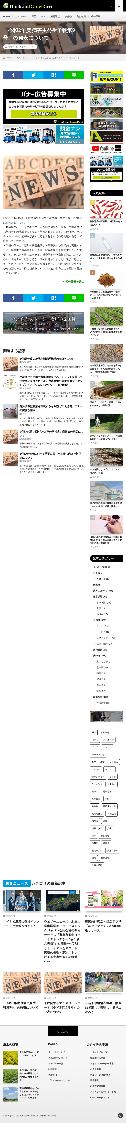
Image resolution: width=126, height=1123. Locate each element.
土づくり (97, 376)
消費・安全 (97, 828)
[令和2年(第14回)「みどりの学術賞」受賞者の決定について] (10, 437)
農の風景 (95, 16)
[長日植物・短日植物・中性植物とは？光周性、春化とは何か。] (10, 1076)
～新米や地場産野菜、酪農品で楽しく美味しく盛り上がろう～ (103, 1007)
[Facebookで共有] (13, 75)
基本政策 (96, 799)
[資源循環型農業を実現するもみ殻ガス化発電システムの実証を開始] (10, 411)
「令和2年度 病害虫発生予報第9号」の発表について (21, 1005)
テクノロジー (103, 637)
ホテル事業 (95, 1069)
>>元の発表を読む (73, 281)
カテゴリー (21, 16)
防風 (94, 858)
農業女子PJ (112, 850)
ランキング (97, 784)
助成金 (99, 614)
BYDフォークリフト (100, 1097)
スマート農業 (98, 762)
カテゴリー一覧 (55, 1063)
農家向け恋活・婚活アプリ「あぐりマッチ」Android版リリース (103, 926)
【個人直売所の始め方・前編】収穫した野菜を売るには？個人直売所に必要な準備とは (106, 539)
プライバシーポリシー (59, 1080)
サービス (101, 631)
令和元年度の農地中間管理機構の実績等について (48, 358)
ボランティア (98, 776)
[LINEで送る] (74, 75)
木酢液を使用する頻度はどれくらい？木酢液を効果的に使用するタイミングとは (106, 331)
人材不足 (101, 578)
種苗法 (95, 843)
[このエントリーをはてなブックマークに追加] (53, 75)
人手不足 (111, 784)
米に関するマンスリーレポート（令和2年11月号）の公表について (62, 1007)
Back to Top (63, 1032)
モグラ (112, 776)
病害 (98, 673)
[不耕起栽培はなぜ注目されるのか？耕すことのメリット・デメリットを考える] (10, 1094)
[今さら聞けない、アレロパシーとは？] (10, 1058)
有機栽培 (111, 813)
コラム (96, 409)
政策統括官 (97, 813)
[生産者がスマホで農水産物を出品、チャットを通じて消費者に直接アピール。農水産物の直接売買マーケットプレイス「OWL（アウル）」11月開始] (10, 382)
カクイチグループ (98, 1052)
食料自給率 (97, 865)
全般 (98, 608)
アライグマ (108, 739)
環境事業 (94, 1080)
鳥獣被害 (81, 16)
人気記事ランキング (58, 1057)
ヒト (95, 572)
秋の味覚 (105, 835)
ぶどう (95, 739)
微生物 (99, 667)
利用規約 (52, 1069)
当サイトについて (56, 1052)
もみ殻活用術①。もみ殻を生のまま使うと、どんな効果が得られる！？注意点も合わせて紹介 (106, 368)
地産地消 (107, 791)
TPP (94, 732)
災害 (109, 828)
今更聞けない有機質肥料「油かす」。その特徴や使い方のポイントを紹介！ (106, 294)
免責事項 (52, 1074)
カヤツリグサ (98, 754)
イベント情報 (100, 567)
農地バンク (97, 850)
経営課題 (55, 16)
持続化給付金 (109, 806)
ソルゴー (96, 769)
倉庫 (95, 510)
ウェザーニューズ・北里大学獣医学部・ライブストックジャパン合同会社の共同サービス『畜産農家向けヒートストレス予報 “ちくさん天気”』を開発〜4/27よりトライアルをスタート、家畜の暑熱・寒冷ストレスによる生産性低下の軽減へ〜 (62, 941)
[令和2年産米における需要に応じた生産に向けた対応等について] (10, 459)
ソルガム (113, 762)
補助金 (106, 843)
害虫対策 (101, 702)
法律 (105, 821)
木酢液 (95, 821)
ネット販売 (102, 602)
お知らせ (105, 732)
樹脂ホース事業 (97, 1057)
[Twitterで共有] (33, 75)
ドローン (109, 769)
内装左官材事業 (97, 1086)
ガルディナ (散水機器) (100, 1074)
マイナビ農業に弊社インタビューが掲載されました (21, 924)
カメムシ (107, 747)
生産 (94, 835)
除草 (98, 691)
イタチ (95, 747)
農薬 (95, 443)
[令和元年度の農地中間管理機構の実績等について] (10, 364)
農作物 (68, 16)
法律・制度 (102, 643)
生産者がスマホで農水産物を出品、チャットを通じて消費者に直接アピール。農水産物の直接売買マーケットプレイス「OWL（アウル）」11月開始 (51, 380)
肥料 (95, 302)
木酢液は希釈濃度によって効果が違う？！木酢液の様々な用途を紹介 (106, 258)
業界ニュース (38, 16)
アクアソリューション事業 (103, 1091)
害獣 (107, 799)
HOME (6, 16)
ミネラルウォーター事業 (102, 1063)
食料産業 (105, 858)
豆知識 (96, 620)
